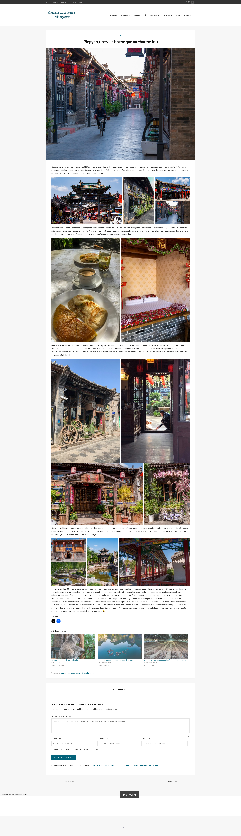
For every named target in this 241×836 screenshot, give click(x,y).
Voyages (124, 15)
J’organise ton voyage (55, 2)
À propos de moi (71, 2)
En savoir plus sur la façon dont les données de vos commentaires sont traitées (125, 765)
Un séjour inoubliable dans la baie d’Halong (115, 660)
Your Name (56, 738)
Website (146, 738)
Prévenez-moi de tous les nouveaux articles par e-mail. (75, 750)
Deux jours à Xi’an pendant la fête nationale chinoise (165, 660)
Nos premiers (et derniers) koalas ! (65, 660)
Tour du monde (182, 15)
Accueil (113, 15)
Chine (120, 36)
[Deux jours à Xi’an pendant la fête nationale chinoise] (166, 646)
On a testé (167, 15)
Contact (82, 2)
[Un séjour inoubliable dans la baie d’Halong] (120, 646)
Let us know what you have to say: (66, 716)
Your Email (102, 738)
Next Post (172, 781)
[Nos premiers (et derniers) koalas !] (73, 646)
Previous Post (70, 781)
